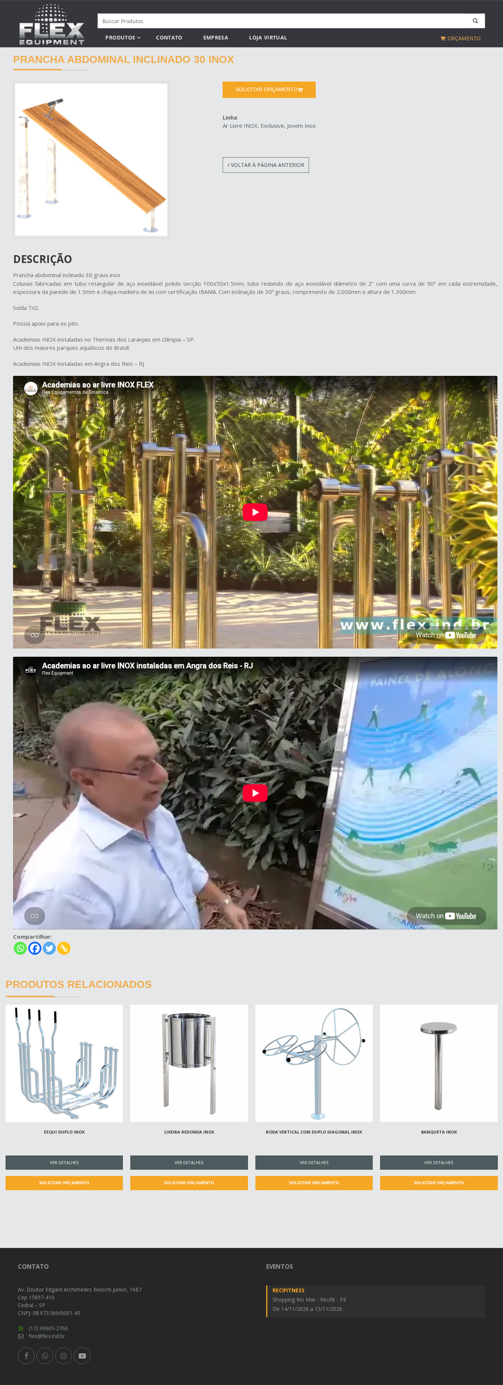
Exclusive (272, 125)
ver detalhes (64, 1162)
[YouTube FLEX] (82, 1355)
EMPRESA (215, 37)
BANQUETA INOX (439, 1132)
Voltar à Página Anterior (266, 164)
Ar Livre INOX (240, 125)
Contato (169, 37)
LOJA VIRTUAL (268, 37)
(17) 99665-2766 (48, 1328)
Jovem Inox (301, 125)
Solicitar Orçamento (64, 1182)
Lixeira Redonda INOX (189, 1132)
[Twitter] (49, 948)
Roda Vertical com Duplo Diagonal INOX (314, 1132)
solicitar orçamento (266, 89)
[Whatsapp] (20, 948)
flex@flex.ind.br (47, 1336)
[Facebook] (34, 948)
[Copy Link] (63, 948)
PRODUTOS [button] (120, 37)
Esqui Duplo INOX (64, 1132)
